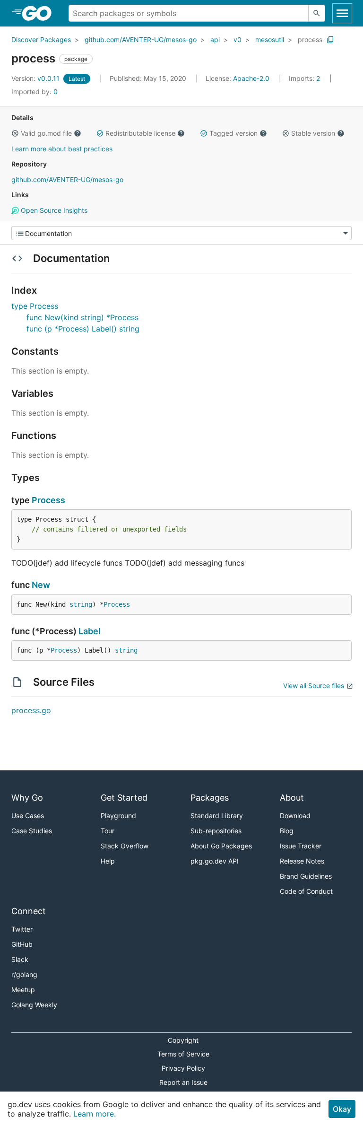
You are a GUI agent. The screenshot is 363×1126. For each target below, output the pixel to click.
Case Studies (31, 831)
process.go (31, 710)
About (292, 798)
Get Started (124, 798)
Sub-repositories (216, 831)
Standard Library (216, 816)
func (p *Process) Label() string (82, 328)
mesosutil (269, 39)
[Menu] (181, 233)
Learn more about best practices (61, 149)
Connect (28, 911)
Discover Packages (41, 39)
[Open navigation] (342, 13)
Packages (209, 798)
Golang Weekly (34, 1005)
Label (89, 631)
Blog (287, 831)
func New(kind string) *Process (82, 317)
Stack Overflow (124, 846)
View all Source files (313, 685)
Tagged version (233, 133)
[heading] (40, 13)
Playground (118, 816)
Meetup (23, 990)
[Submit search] (316, 13)
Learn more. (94, 1113)
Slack (19, 959)
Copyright (183, 1040)
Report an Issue (183, 1082)
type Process (34, 306)
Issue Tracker (300, 846)
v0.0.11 (36, 78)
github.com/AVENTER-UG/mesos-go (141, 39)
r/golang (24, 974)
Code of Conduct (306, 891)
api (215, 39)
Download (295, 816)
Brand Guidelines (306, 876)
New (41, 585)
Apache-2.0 (251, 78)
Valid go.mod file (46, 133)
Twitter (22, 929)
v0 (237, 39)
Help (108, 861)
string (80, 604)
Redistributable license (140, 133)
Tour (107, 831)
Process (48, 500)
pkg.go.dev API (214, 861)
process (310, 39)
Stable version (313, 133)
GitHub (22, 944)
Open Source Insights (53, 210)
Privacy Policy (183, 1068)
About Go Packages (221, 846)
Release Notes (302, 861)
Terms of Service (183, 1054)
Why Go (27, 798)
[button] (15, 133)
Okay (342, 1109)
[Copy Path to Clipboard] (330, 39)
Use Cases (27, 816)
